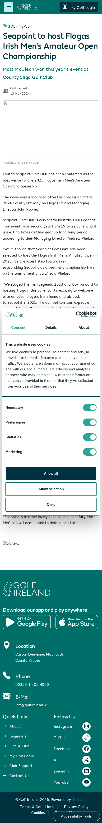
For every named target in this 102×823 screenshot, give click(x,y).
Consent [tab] (18, 327)
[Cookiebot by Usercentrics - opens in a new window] (76, 314)
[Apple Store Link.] (77, 622)
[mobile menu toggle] (8, 7)
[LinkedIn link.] (86, 771)
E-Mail (22, 697)
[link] (80, 799)
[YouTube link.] (86, 782)
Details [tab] (51, 327)
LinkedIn (61, 771)
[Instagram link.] (86, 726)
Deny (51, 505)
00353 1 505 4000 (32, 684)
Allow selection (51, 489)
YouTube (61, 782)
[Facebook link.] (86, 749)
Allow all (51, 473)
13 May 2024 (20, 94)
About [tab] (84, 327)
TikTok (60, 737)
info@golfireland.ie (31, 705)
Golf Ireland (18, 88)
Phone (22, 676)
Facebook (62, 749)
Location (25, 646)
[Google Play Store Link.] (27, 622)
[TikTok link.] (86, 738)
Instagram (63, 726)
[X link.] (86, 760)
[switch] (90, 422)
